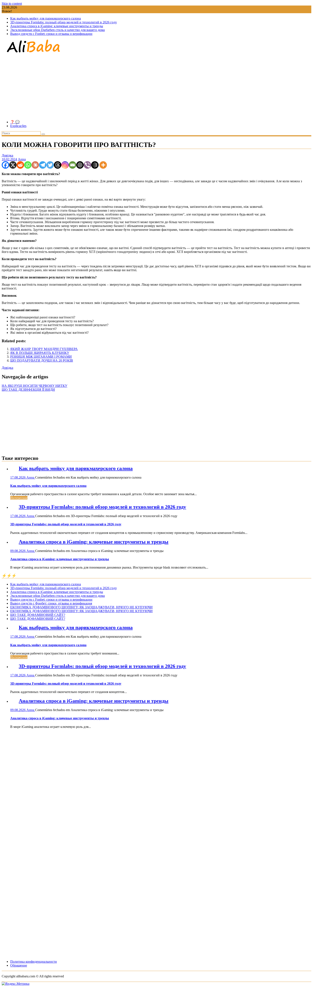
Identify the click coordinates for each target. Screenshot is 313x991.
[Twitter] (50, 165)
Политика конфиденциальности (33, 961)
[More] (103, 165)
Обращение (18, 965)
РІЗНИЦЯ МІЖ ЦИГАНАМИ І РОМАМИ (41, 356)
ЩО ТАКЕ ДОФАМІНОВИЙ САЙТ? (37, 615)
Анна (22, 159)
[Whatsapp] (28, 165)
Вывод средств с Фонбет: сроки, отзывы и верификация (51, 603)
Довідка (7, 155)
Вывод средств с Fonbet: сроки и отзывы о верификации (51, 34)
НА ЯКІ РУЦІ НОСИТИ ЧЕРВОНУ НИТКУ (34, 386)
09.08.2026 (18, 551)
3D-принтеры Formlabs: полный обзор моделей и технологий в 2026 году (63, 22)
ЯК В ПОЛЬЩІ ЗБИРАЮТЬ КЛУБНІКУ (39, 353)
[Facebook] (5, 165)
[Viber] (87, 165)
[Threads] (57, 165)
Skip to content (12, 3)
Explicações (18, 126)
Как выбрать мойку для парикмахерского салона (45, 18)
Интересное (18, 498)
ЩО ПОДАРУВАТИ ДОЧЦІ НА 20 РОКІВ (41, 360)
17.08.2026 (18, 477)
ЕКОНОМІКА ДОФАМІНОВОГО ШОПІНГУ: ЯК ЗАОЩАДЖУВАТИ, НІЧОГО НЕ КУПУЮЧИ (81, 607)
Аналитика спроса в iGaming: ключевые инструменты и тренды (56, 26)
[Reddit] (20, 165)
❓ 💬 (15, 122)
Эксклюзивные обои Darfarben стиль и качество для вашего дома (57, 30)
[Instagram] (65, 165)
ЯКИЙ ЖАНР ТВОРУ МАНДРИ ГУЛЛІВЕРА (44, 349)
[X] (13, 165)
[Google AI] (95, 165)
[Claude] (35, 165)
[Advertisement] (156, 87)
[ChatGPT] (80, 165)
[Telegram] (42, 165)
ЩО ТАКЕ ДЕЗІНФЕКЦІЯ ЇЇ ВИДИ (28, 389)
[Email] (72, 165)
